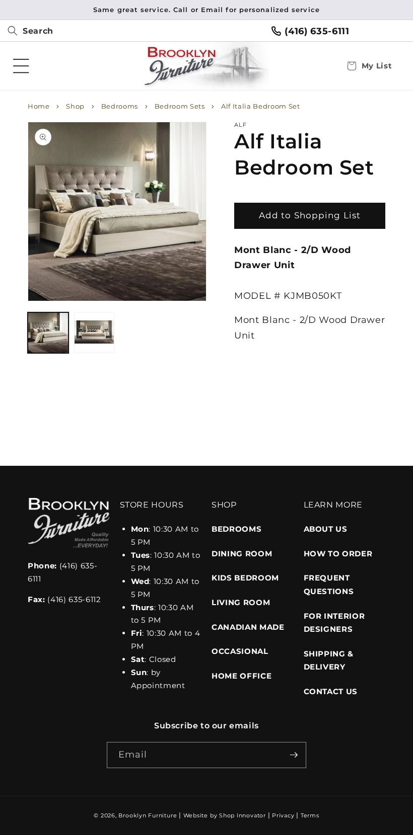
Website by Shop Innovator (224, 815)
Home (39, 106)
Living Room (241, 602)
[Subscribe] (294, 755)
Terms (310, 815)
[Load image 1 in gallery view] (48, 332)
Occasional (240, 651)
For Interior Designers (334, 622)
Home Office (241, 676)
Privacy (283, 815)
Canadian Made (248, 627)
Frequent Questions (329, 584)
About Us (326, 529)
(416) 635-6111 (317, 31)
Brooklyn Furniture (147, 815)
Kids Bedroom (245, 577)
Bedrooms (119, 106)
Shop (75, 106)
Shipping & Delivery (329, 660)
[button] (26, 31)
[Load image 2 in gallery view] (94, 332)
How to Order (338, 553)
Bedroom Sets (180, 106)
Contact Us (331, 691)
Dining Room (242, 553)
